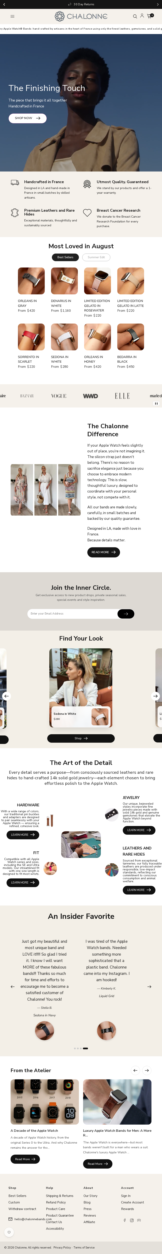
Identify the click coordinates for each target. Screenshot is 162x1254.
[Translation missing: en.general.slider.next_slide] (146, 1070)
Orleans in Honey (93, 359)
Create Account (132, 1202)
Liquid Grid (49, 996)
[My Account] (142, 16)
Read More (22, 1159)
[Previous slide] (6, 696)
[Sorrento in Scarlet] (31, 337)
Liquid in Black (111, 983)
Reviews (90, 1215)
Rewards (127, 1209)
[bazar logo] (12, 396)
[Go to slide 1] (76, 1048)
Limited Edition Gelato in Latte (130, 303)
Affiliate (89, 1222)
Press (88, 1209)
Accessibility (55, 1229)
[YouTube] (139, 1220)
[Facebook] (124, 1220)
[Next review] (149, 986)
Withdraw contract (22, 1209)
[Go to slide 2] (81, 1048)
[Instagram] (131, 1220)
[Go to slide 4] (87, 1048)
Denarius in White (61, 303)
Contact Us (54, 1222)
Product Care (55, 1209)
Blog (87, 1202)
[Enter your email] (125, 614)
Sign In (126, 1196)
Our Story (90, 1196)
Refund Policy (56, 1202)
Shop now (23, 118)
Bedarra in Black (126, 359)
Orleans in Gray (27, 303)
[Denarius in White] (64, 281)
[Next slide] (155, 696)
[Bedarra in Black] (130, 337)
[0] (148, 16)
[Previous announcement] (4, 4)
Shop (78, 738)
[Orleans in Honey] (97, 337)
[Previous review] (12, 986)
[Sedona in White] (64, 337)
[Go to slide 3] (84, 1048)
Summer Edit (96, 257)
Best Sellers (65, 257)
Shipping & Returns (59, 1196)
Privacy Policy (62, 1248)
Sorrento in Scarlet (28, 359)
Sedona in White (59, 359)
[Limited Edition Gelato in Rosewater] (97, 281)
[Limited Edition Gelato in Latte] (130, 281)
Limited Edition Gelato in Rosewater (97, 306)
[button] (103, 552)
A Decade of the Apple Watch (34, 1130)
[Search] (135, 16)
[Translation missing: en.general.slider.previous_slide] (135, 1070)
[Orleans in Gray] (31, 281)
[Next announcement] (158, 4)
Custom (14, 1202)
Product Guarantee (60, 1215)
